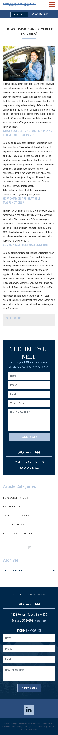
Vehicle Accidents (17, 533)
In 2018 (18, 109)
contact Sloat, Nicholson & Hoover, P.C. (25, 287)
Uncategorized (14, 524)
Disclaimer (39, 726)
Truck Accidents (16, 515)
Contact (19, 14)
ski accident (13, 506)
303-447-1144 (39, 14)
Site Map (33, 729)
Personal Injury (15, 497)
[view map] (40, 620)
